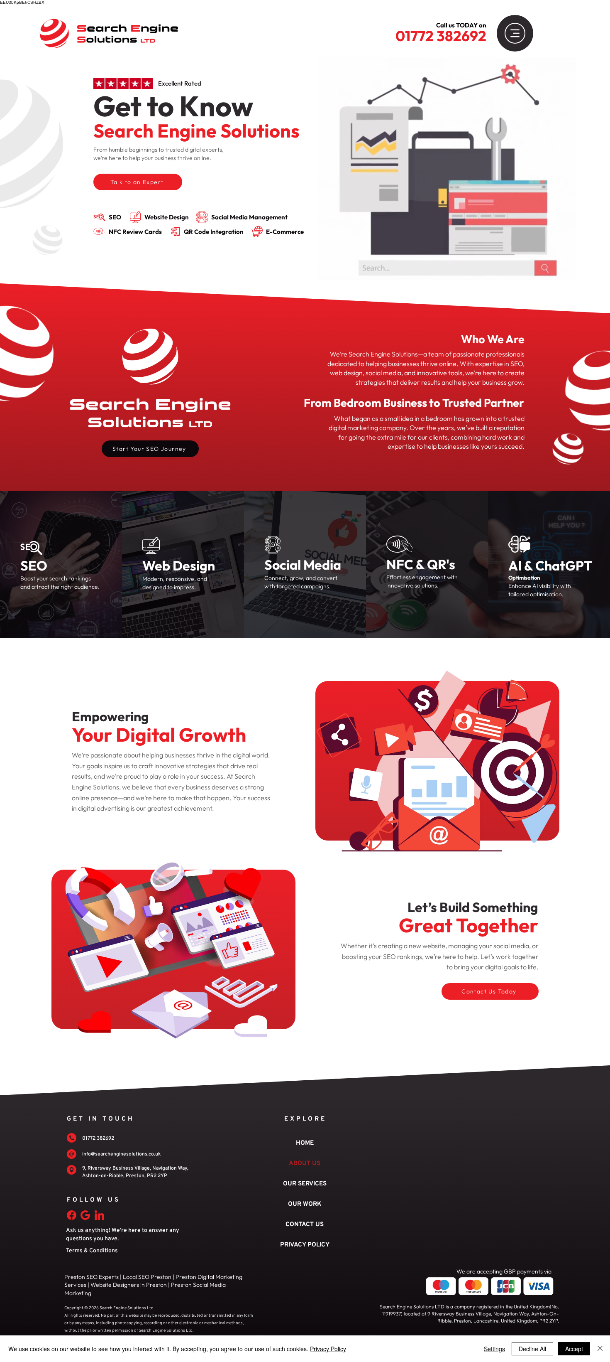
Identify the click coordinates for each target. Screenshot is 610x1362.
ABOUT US (304, 1164)
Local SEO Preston (147, 1277)
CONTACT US (304, 1225)
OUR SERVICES (304, 1184)
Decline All (532, 1349)
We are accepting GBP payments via (503, 1271)
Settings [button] (494, 1349)
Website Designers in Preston (128, 1284)
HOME (305, 1143)
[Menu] (515, 33)
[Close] (600, 1348)
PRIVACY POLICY (304, 1245)
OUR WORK (305, 1204)
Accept (574, 1349)
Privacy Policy (328, 1349)
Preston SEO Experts (91, 1277)
